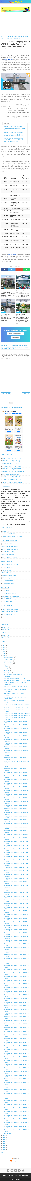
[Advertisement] (15, 23)
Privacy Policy (17, 1175)
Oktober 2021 (8, 661)
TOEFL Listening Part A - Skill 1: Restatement (13, 524)
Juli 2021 (6, 667)
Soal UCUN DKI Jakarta (8, 614)
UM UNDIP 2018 (6, 624)
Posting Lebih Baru (6, 393)
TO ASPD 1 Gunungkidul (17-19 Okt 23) (12, 482)
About (4, 1175)
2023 (4, 651)
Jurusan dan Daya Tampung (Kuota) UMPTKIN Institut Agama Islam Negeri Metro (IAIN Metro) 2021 (8, 293)
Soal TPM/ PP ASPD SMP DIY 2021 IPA (14, 678)
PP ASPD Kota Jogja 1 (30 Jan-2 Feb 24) (13, 471)
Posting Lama (26, 393)
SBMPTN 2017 (6, 630)
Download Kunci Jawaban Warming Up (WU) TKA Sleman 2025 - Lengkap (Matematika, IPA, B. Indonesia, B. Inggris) (14, 497)
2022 (4, 653)
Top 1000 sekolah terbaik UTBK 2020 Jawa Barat (17, 713)
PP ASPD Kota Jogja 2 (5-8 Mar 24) (11, 458)
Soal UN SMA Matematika (9, 591)
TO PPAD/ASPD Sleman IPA (9, 533)
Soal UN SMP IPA (7, 601)
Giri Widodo (16, 1158)
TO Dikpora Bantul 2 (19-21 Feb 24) (11, 466)
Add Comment (7, 48)
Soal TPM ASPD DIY (7, 544)
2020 (4, 1135)
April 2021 (7, 671)
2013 (4, 1147)
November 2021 (8, 659)
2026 (4, 645)
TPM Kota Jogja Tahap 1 (8, 583)
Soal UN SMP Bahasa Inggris (10, 599)
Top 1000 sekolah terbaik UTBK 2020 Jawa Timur (17, 708)
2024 (4, 649)
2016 (4, 1143)
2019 (4, 1137)
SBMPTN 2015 (6, 635)
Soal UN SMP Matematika (9, 593)
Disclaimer (25, 1175)
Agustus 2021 (8, 665)
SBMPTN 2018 (6, 627)
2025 (4, 647)
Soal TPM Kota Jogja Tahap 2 (10, 546)
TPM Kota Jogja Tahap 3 (8, 578)
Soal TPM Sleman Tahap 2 (9, 552)
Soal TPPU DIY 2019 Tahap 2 (10, 564)
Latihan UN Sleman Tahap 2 (9, 575)
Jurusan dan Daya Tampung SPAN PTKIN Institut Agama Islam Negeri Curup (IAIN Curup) (15, 128)
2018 (4, 1139)
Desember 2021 (8, 657)
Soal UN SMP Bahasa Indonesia (10, 596)
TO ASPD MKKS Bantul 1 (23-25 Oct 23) (12, 479)
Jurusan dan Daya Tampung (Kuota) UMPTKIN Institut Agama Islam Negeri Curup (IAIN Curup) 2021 (8, 317)
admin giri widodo (16, 1161)
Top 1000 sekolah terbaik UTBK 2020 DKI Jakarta (17, 715)
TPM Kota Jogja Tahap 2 (8, 580)
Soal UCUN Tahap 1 (7, 570)
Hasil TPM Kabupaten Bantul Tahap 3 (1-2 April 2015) (15, 522)
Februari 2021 (8, 1133)
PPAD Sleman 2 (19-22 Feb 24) (10, 463)
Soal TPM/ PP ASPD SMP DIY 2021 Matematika (17, 680)
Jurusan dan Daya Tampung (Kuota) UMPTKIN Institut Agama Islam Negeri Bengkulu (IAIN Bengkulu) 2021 (23, 293)
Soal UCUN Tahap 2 (7, 572)
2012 (4, 1149)
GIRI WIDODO (19, 1179)
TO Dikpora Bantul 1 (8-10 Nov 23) (11, 477)
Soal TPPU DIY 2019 (7, 567)
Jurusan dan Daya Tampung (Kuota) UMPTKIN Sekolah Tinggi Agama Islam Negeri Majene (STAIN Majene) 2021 (15, 134)
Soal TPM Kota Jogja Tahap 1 (10, 549)
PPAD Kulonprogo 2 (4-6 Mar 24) (11, 461)
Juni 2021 (7, 669)
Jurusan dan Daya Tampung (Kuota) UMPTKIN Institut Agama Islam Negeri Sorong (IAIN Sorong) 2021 (14, 139)
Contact (10, 1175)
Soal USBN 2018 (6, 617)
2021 (4, 655)
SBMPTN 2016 (6, 632)
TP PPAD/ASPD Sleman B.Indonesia (12, 536)
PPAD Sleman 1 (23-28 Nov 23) (10, 474)
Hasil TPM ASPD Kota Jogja (9, 557)
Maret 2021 (7, 673)
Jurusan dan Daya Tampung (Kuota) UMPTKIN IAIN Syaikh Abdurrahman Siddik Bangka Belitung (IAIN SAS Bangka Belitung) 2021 (22, 319)
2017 (4, 1141)
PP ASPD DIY (6, 531)
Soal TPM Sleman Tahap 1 (9, 554)
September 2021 (8, 663)
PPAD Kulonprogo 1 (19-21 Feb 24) (11, 469)
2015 (4, 1145)
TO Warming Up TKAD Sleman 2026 (10, 489)
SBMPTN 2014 (6, 638)
